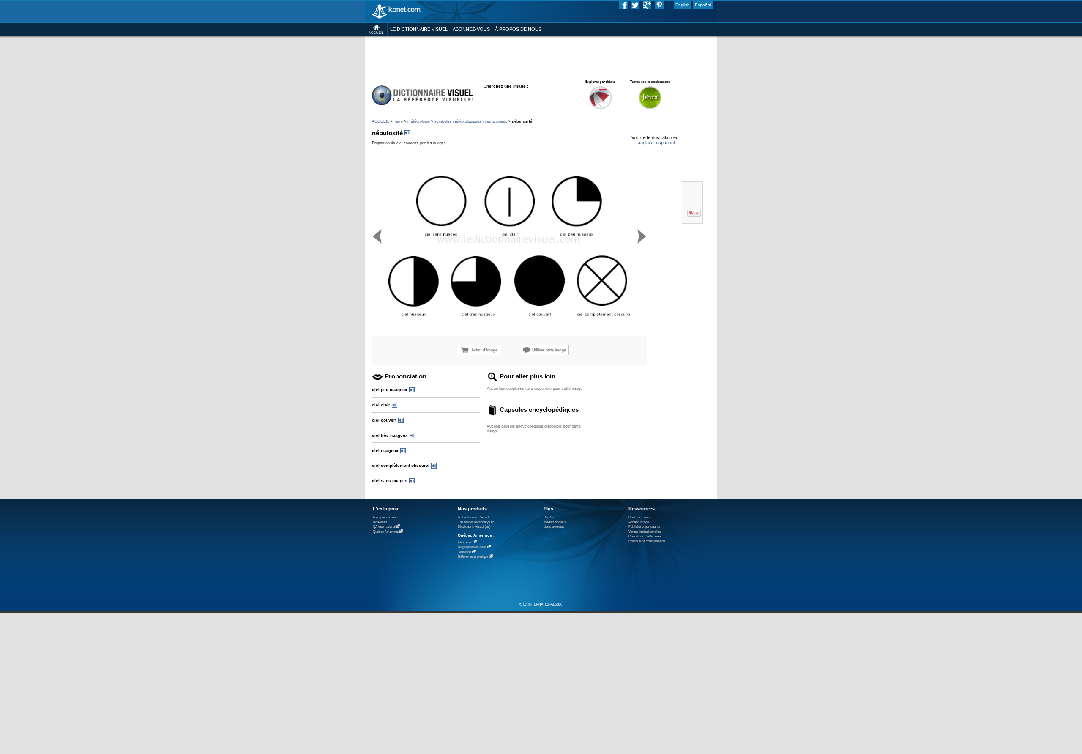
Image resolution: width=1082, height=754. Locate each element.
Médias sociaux (555, 522)
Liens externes (554, 527)
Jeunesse (464, 552)
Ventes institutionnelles (644, 532)
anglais (645, 142)
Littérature (465, 542)
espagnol (665, 142)
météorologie (418, 121)
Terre (398, 121)
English (682, 5)
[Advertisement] (541, 54)
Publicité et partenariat (644, 527)
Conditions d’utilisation (644, 536)
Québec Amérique (386, 532)
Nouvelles (380, 522)
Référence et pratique (473, 557)
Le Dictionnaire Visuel (473, 517)
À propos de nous (385, 517)
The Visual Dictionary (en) (476, 522)
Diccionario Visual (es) (474, 527)
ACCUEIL (380, 121)
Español (703, 5)
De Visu (549, 517)
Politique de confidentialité (646, 541)
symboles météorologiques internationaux (470, 121)
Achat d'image (638, 522)
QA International (384, 527)
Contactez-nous (639, 517)
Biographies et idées (472, 547)
